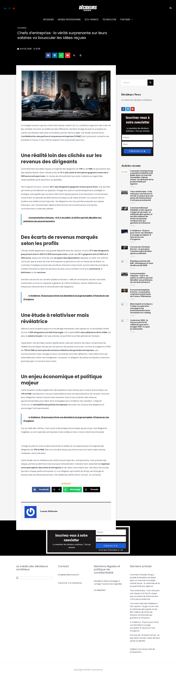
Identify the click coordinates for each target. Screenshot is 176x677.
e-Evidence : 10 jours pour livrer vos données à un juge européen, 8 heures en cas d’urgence (141, 234)
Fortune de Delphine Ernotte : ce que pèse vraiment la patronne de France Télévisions (140, 293)
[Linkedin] (5, 8)
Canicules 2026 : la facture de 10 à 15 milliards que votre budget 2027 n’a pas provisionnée (140, 324)
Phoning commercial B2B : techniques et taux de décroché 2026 (141, 263)
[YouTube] (14, 8)
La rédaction (100, 590)
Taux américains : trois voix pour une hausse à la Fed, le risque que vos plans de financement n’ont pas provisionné (141, 195)
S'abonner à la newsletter (70, 583)
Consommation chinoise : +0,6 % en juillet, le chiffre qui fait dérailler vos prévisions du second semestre (141, 277)
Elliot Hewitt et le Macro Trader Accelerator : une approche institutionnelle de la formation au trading (141, 308)
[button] (171, 8)
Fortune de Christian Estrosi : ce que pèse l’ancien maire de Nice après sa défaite (141, 250)
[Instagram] (9, 8)
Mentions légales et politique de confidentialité (107, 569)
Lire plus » (132, 186)
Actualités (21, 27)
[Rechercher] (150, 83)
